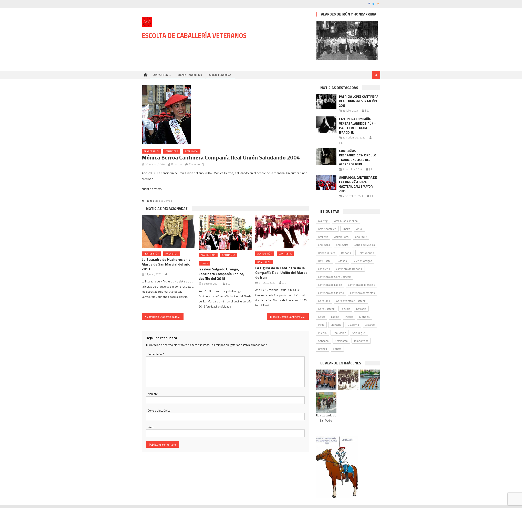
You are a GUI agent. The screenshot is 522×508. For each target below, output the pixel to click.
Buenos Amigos (362, 261)
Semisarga (341, 341)
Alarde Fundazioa (220, 75)
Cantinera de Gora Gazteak (334, 276)
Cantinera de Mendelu (361, 284)
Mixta (321, 324)
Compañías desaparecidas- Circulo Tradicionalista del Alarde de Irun (357, 157)
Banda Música (326, 253)
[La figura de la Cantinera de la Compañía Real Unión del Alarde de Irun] (282, 232)
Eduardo (176, 164)
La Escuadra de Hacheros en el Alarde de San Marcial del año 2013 (166, 264)
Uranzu (322, 348)
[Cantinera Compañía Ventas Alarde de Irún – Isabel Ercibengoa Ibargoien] (326, 124)
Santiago (323, 341)
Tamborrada (361, 341)
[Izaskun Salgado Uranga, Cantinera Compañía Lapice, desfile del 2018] (225, 232)
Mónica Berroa (163, 201)
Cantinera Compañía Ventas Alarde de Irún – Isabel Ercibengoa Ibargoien (357, 126)
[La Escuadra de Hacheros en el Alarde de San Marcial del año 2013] (168, 232)
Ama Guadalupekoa (346, 221)
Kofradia (361, 309)
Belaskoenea (366, 253)
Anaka (346, 229)
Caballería (324, 269)
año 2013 (324, 244)
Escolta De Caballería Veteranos (194, 35)
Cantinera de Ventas (362, 293)
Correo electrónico (159, 410)
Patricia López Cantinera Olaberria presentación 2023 (358, 101)
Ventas (337, 348)
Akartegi (323, 221)
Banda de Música (364, 244)
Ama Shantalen (327, 229)
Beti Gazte (324, 261)
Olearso (370, 324)
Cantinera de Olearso (331, 293)
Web (151, 427)
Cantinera (171, 151)
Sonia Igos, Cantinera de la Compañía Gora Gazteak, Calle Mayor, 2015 (358, 184)
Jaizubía (345, 309)
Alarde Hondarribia (190, 75)
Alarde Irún (160, 75)
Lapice (204, 263)
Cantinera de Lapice (330, 284)
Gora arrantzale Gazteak (351, 301)
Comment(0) (196, 164)
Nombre (153, 394)
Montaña (336, 324)
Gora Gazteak (326, 309)
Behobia (346, 253)
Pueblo (322, 333)
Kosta (321, 316)
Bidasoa (342, 261)
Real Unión (191, 151)
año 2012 (361, 237)
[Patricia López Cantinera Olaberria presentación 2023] (326, 101)
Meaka (349, 316)
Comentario (156, 354)
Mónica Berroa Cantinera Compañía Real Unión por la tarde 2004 (289, 316)
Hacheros (171, 254)
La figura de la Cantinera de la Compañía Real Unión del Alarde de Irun (281, 272)
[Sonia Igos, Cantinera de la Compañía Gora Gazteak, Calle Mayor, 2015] (326, 182)
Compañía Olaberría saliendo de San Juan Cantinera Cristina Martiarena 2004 (165, 316)
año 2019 (342, 244)
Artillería (323, 237)
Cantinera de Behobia (349, 269)
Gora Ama (324, 301)
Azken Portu (341, 237)
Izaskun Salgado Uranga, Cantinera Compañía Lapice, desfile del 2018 (221, 273)
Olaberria (353, 324)
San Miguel (359, 333)
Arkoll (359, 229)
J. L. (170, 274)
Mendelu (364, 316)
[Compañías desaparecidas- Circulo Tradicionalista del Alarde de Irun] (326, 156)
